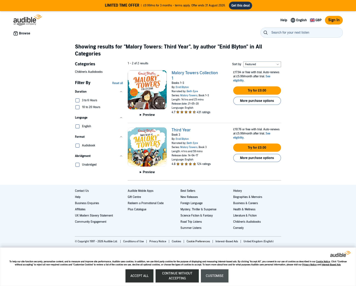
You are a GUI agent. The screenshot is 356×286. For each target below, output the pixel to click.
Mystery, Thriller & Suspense (198, 209)
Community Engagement (90, 222)
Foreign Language (191, 203)
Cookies (177, 241)
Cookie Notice (323, 261)
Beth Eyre (192, 91)
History (237, 191)
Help (78, 197)
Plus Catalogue (137, 209)
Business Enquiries (87, 203)
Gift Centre (134, 197)
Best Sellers (187, 191)
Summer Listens (190, 228)
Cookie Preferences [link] (198, 241)
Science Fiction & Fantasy (196, 215)
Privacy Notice (309, 264)
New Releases (189, 197)
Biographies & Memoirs (247, 197)
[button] (99, 92)
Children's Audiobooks (89, 72)
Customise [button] (214, 276)
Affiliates (80, 209)
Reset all (117, 83)
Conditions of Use (133, 241)
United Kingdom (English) (259, 241)
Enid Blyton (182, 87)
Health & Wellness (244, 209)
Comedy (238, 228)
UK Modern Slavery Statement (94, 215)
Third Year (181, 130)
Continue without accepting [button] (177, 275)
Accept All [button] (139, 276)
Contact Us (82, 191)
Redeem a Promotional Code (146, 203)
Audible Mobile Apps (140, 191)
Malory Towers (188, 95)
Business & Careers (245, 203)
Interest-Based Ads (331, 264)
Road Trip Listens (191, 222)
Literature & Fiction (245, 215)
